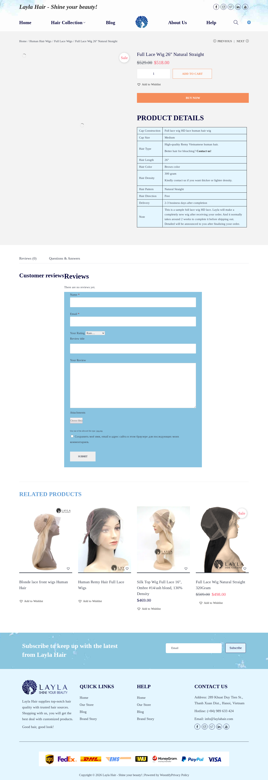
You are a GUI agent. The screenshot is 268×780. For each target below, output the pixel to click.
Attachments (77, 412)
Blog (83, 712)
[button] (149, 84)
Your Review (78, 360)
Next (240, 41)
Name (75, 294)
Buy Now (193, 97)
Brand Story (88, 719)
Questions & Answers (64, 258)
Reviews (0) (27, 258)
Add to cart (192, 73)
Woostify (165, 775)
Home (23, 41)
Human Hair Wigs (40, 41)
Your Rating (77, 333)
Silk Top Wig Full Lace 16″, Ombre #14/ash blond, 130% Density (159, 588)
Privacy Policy (180, 775)
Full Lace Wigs (63, 41)
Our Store (87, 705)
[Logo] (142, 22)
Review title (77, 338)
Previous (225, 41)
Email (74, 313)
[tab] (27, 259)
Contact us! (204, 151)
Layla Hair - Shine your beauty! (58, 7)
